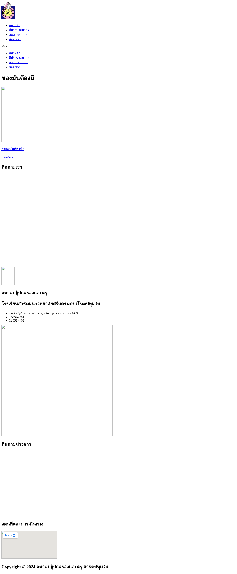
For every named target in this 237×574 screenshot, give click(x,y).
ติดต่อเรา (15, 39)
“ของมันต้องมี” (12, 149)
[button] (118, 46)
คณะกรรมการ (18, 34)
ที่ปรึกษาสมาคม (19, 29)
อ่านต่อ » (7, 157)
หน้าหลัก (14, 25)
